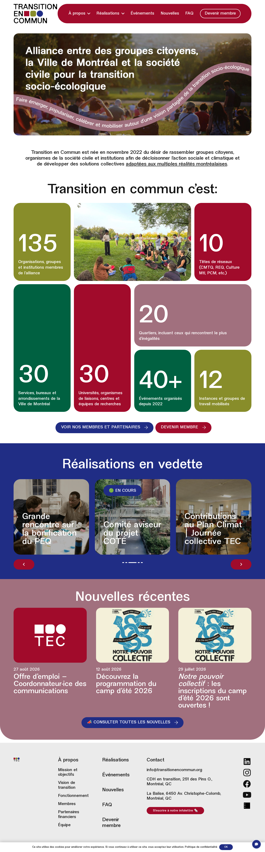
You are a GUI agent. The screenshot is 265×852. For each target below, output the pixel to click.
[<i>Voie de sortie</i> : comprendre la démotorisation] (101, 517)
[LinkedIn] (247, 761)
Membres (67, 804)
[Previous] (24, 564)
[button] (88, 13)
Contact (155, 760)
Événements (116, 775)
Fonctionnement (73, 796)
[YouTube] (247, 795)
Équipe (64, 825)
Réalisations (115, 760)
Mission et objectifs (67, 772)
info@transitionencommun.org (174, 770)
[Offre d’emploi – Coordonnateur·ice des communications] (50, 658)
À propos (68, 760)
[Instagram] (247, 772)
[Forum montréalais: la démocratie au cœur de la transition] (182, 517)
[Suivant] (241, 564)
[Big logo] (35, 13)
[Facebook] (247, 784)
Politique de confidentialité (201, 847)
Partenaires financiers (68, 814)
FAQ (107, 805)
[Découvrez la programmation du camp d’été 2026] (132, 658)
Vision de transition (66, 785)
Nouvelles (113, 790)
